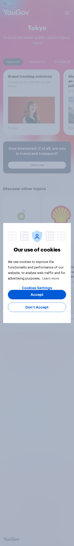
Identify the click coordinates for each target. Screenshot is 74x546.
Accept (37, 294)
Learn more (50, 278)
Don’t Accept (37, 307)
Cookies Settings (37, 288)
